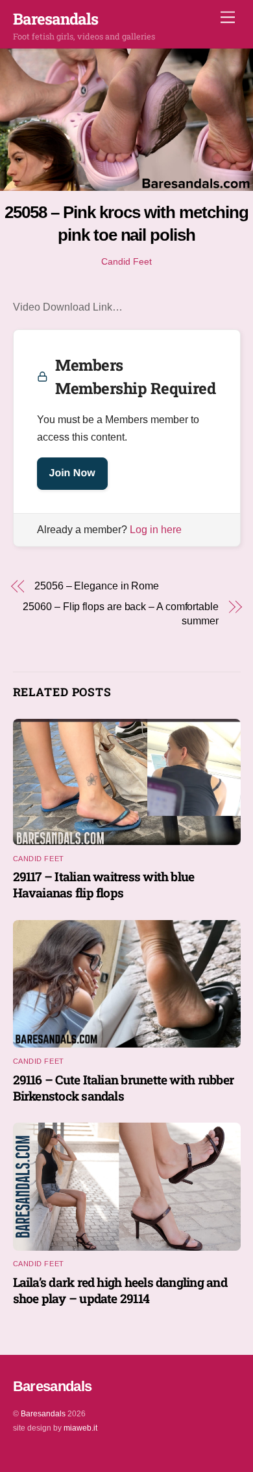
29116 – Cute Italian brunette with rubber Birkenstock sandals (123, 1087)
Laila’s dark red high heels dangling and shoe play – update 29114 (120, 1290)
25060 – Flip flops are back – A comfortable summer (121, 613)
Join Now (72, 473)
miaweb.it (80, 1428)
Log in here (156, 529)
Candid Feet (126, 261)
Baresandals (43, 1413)
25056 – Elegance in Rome (96, 585)
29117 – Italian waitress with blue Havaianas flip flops (104, 884)
